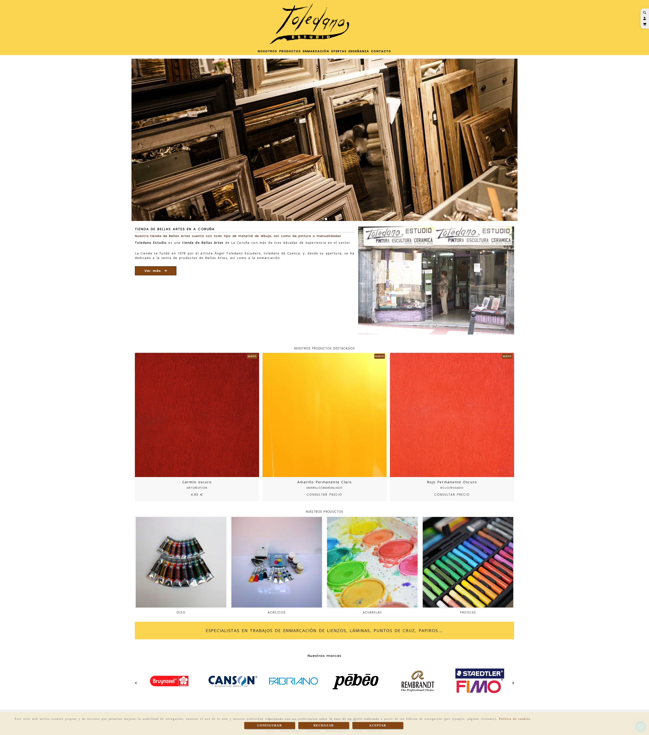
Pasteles (468, 612)
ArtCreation (197, 488)
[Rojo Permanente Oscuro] (447, 415)
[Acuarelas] (372, 562)
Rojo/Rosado (452, 488)
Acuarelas (372, 612)
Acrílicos (276, 612)
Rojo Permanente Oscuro (452, 482)
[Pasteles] (468, 562)
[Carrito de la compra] (644, 24)
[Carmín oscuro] (192, 415)
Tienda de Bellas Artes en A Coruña (175, 229)
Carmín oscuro (197, 482)
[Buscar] (644, 13)
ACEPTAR (377, 725)
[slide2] (326, 219)
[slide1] (323, 219)
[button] (644, 18)
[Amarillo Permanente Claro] (320, 415)
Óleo (180, 612)
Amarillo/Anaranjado (324, 488)
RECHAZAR (324, 725)
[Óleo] (181, 562)
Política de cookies (514, 718)
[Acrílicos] (277, 562)
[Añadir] (201, 415)
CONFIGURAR (269, 725)
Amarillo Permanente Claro (324, 482)
